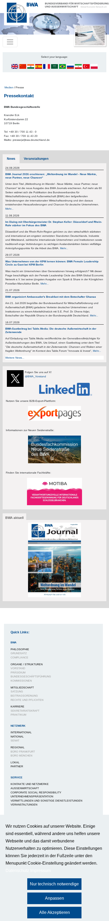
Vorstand (18, 668)
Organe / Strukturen (27, 664)
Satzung (17, 691)
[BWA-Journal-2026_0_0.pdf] (54, 559)
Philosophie (20, 649)
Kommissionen (21, 680)
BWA (13, 642)
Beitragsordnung (24, 695)
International (21, 732)
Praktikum (18, 714)
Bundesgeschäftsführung (31, 676)
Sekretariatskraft (25, 710)
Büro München (21, 755)
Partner (17, 766)
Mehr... (9, 208)
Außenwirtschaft (25, 788)
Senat (15, 740)
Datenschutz (17, 870)
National (17, 736)
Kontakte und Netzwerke (30, 784)
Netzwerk (18, 725)
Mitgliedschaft (22, 687)
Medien (8, 87)
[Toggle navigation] (10, 42)
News (11, 159)
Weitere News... (14, 357)
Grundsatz (19, 653)
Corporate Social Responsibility (36, 792)
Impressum (40, 870)
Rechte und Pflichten (27, 699)
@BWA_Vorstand (35, 376)
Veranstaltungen (36, 159)
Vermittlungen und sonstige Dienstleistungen (46, 800)
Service (16, 777)
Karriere (17, 706)
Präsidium (18, 672)
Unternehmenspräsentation (32, 796)
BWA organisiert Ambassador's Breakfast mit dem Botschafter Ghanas (50, 296)
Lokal (15, 762)
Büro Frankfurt (23, 751)
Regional (18, 747)
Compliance (19, 657)
